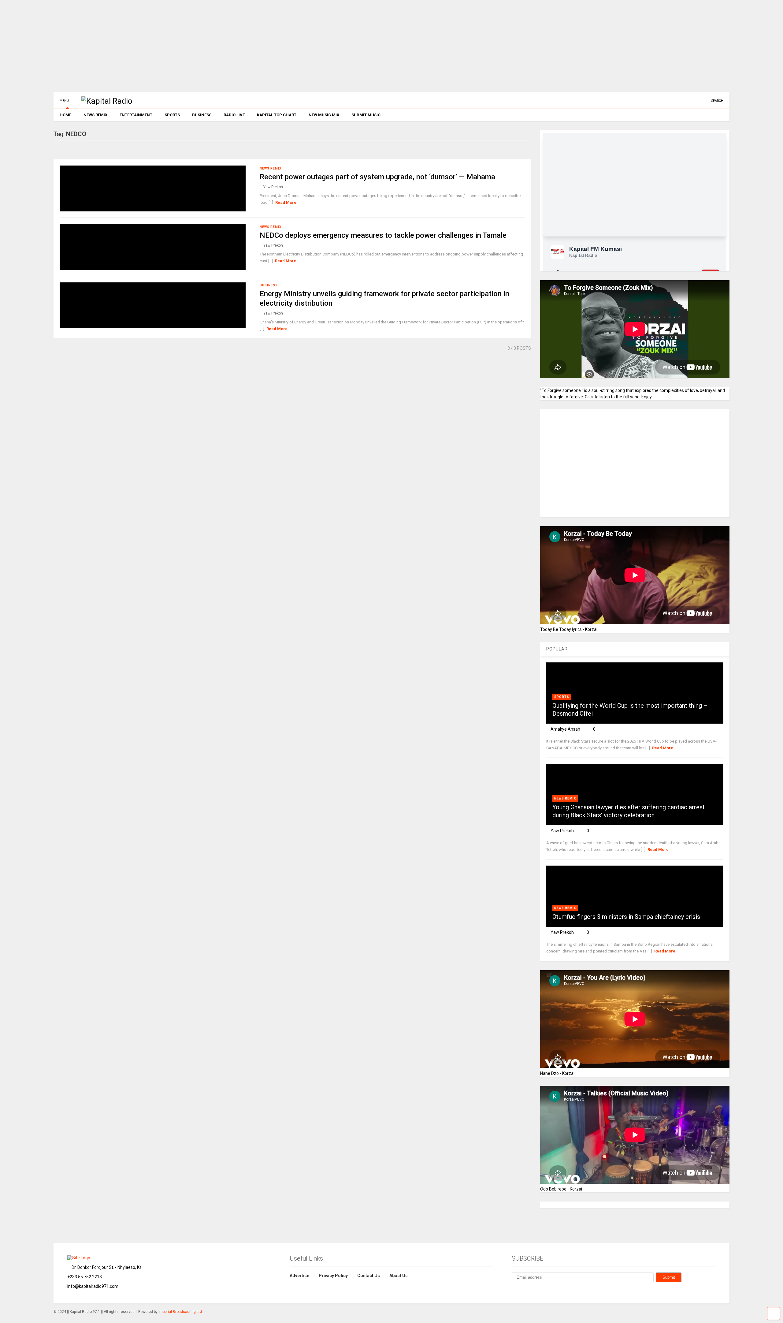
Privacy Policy (333, 1275)
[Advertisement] (237, 49)
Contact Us (368, 1275)
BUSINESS (201, 115)
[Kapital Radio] (103, 101)
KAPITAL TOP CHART (276, 115)
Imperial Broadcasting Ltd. (180, 1312)
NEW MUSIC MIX (324, 115)
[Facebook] (699, 100)
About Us (398, 1275)
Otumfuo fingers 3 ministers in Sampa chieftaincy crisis (626, 916)
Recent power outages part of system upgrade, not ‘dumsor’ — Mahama (377, 177)
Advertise (299, 1275)
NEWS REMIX (95, 115)
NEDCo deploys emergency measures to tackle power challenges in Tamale (383, 235)
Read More (285, 202)
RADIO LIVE (234, 115)
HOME (65, 115)
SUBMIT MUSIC (365, 115)
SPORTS (172, 115)
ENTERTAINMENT (136, 115)
